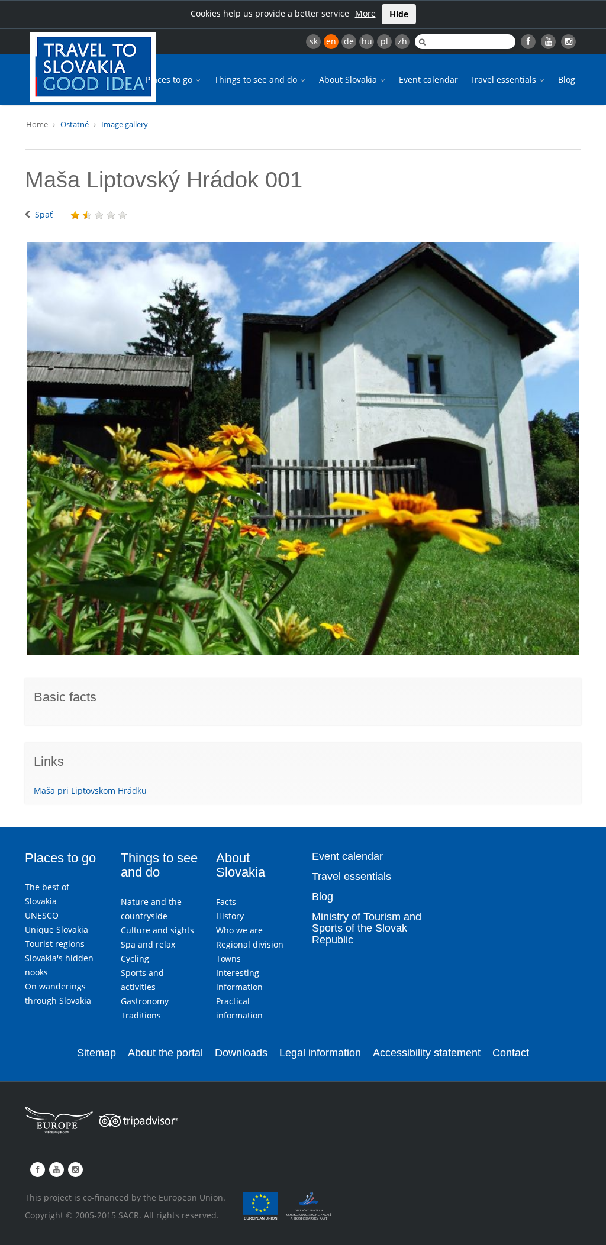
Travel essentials (504, 79)
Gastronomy (145, 1001)
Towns (228, 958)
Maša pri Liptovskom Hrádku (90, 790)
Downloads (241, 1053)
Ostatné (74, 124)
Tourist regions (55, 943)
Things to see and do (256, 79)
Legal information (320, 1053)
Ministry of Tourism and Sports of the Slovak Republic (366, 928)
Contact (510, 1053)
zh (402, 41)
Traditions (141, 1015)
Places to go (170, 79)
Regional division (249, 944)
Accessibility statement (427, 1053)
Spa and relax (148, 944)
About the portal (165, 1053)
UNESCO (42, 915)
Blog (566, 79)
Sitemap (96, 1053)
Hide (398, 14)
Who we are (239, 930)
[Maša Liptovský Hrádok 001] (303, 448)
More (365, 13)
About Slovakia (349, 79)
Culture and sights (157, 930)
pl (384, 41)
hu (367, 41)
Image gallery (124, 124)
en (331, 41)
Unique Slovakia (56, 929)
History (230, 915)
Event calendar (428, 79)
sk (314, 41)
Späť (44, 214)
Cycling (135, 958)
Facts (226, 901)
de (349, 41)
